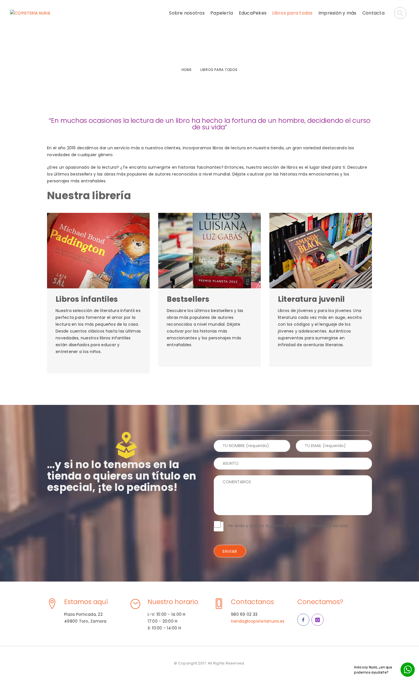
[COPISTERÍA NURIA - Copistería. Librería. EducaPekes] (30, 13)
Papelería (221, 13)
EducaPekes (253, 13)
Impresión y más (337, 13)
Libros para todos (292, 13)
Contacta (373, 13)
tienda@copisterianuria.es (257, 621)
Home (187, 69)
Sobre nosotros (187, 13)
